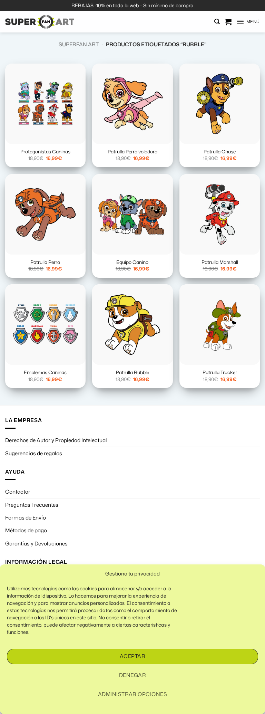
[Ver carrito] (228, 21)
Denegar (132, 675)
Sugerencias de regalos (33, 453)
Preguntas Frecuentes (31, 504)
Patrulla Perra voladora (132, 152)
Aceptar (132, 656)
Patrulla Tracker (220, 372)
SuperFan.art (79, 44)
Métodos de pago (26, 530)
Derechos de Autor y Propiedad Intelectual (56, 440)
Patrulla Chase (220, 152)
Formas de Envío (25, 517)
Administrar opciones (132, 694)
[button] (217, 21)
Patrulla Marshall (220, 262)
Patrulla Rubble (132, 372)
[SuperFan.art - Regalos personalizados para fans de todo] (39, 22)
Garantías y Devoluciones (36, 543)
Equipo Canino (132, 262)
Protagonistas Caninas (45, 152)
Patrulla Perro (45, 262)
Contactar (17, 491)
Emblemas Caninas (45, 372)
